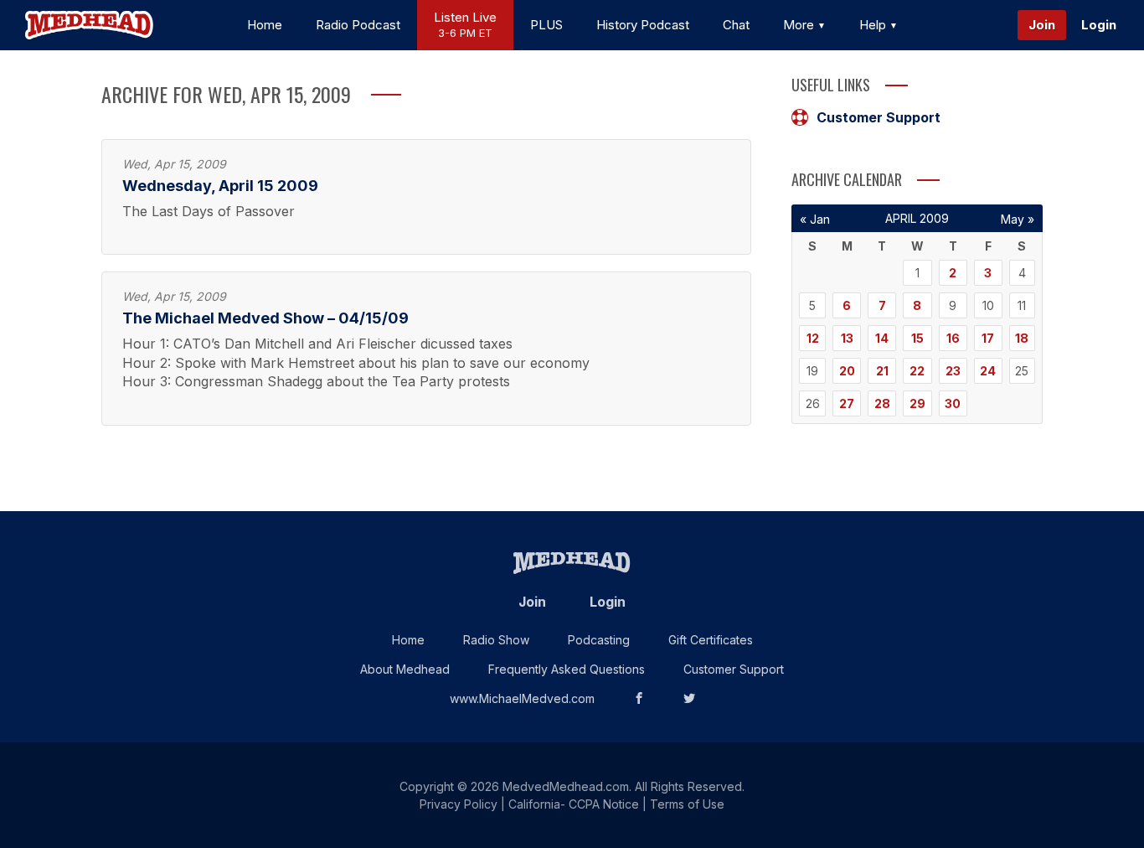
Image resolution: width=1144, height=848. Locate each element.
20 (847, 371)
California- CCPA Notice (573, 804)
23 (953, 371)
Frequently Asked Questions (566, 669)
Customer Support (878, 117)
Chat (736, 25)
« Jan (815, 219)
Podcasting (599, 640)
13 (847, 338)
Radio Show (496, 640)
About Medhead (405, 669)
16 (953, 338)
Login (1098, 25)
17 (988, 338)
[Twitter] (689, 698)
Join (1041, 25)
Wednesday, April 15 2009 (220, 185)
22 (917, 371)
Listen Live (465, 24)
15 (917, 338)
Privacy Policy (458, 804)
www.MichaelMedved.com (522, 698)
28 (882, 403)
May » (1017, 219)
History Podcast (642, 25)
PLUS (546, 25)
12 (812, 338)
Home (264, 25)
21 (882, 371)
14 (882, 338)
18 (1021, 338)
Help (874, 25)
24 (988, 371)
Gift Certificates (710, 640)
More (800, 25)
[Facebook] (639, 698)
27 (846, 403)
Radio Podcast (358, 25)
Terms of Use (687, 804)
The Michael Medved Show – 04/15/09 (265, 318)
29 (917, 403)
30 (953, 403)
